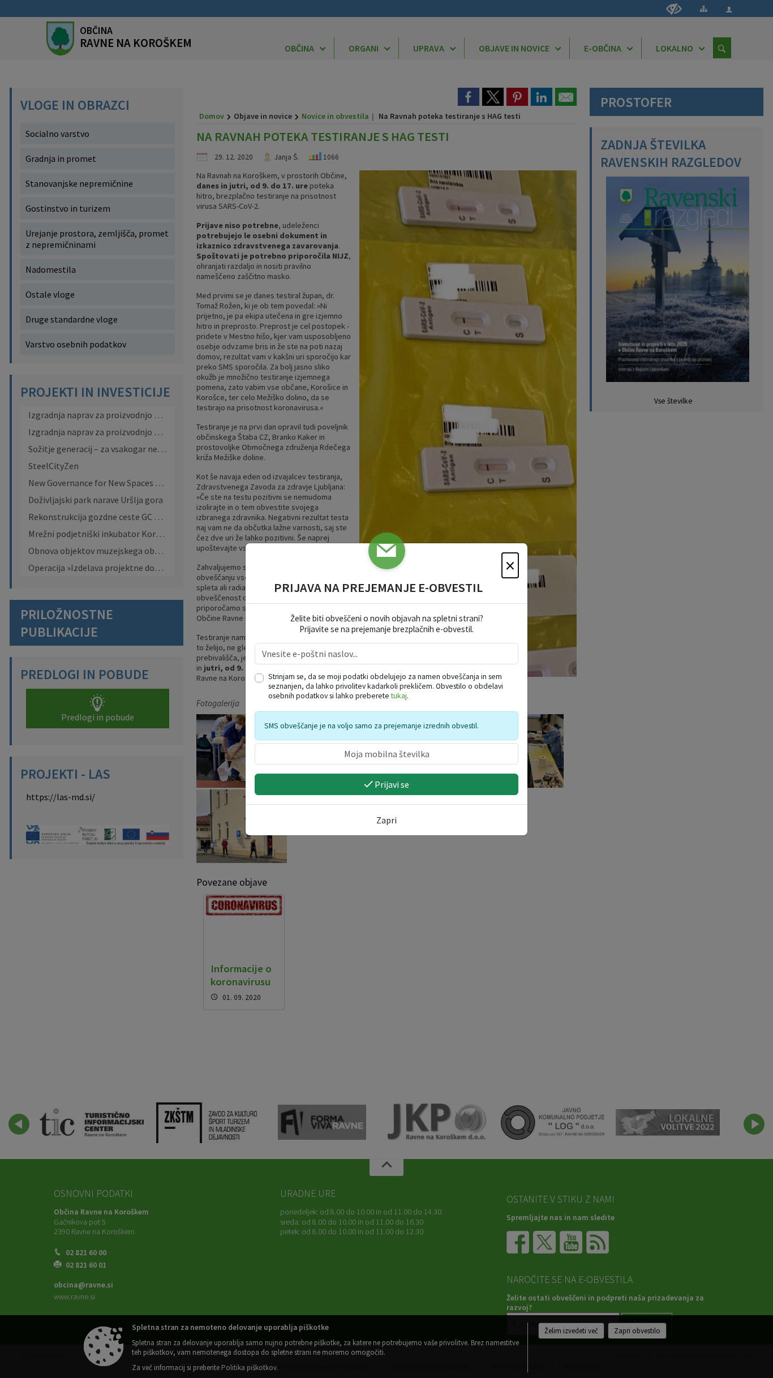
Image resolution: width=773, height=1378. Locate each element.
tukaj (399, 696)
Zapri (386, 820)
